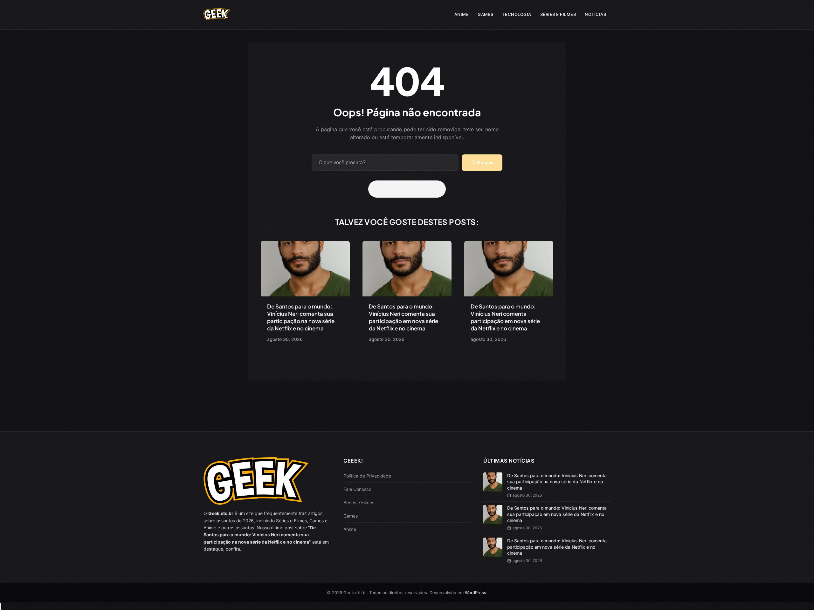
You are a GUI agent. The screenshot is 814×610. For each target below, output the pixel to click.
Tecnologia (516, 14)
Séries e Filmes (558, 14)
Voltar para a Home (409, 189)
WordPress (475, 592)
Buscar (484, 162)
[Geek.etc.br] (217, 17)
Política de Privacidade (367, 475)
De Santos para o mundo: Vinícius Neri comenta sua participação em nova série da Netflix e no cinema (403, 317)
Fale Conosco (357, 489)
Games (485, 14)
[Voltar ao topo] (0, 606)
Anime (461, 14)
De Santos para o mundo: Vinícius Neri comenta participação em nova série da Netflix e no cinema (505, 317)
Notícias (595, 14)
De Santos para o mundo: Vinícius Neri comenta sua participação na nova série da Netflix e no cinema (301, 317)
